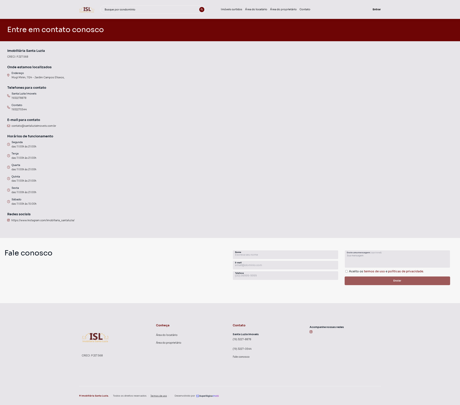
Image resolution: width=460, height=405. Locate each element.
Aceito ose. (386, 271)
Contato (305, 9)
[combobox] (153, 10)
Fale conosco (241, 356)
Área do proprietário (283, 9)
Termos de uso (158, 395)
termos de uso (374, 271)
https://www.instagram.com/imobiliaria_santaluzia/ (43, 220)
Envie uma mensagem (364, 252)
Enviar (397, 280)
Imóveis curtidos (231, 9)
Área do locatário (256, 9)
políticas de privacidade (405, 271)
